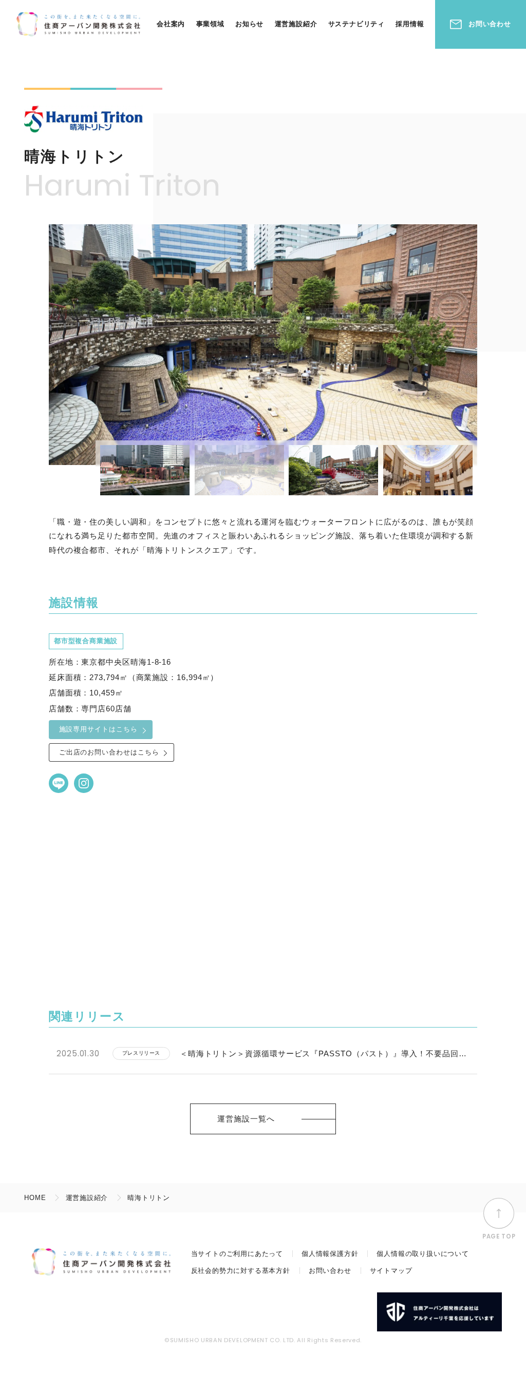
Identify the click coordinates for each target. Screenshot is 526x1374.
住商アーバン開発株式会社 (78, 24)
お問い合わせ (489, 24)
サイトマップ (391, 1270)
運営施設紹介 (296, 24)
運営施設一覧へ (245, 1118)
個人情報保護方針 (330, 1253)
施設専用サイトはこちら (98, 729)
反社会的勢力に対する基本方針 (240, 1270)
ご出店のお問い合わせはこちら (109, 752)
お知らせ (249, 24)
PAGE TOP (498, 1236)
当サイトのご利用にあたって (237, 1253)
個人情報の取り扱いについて (422, 1253)
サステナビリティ (356, 24)
